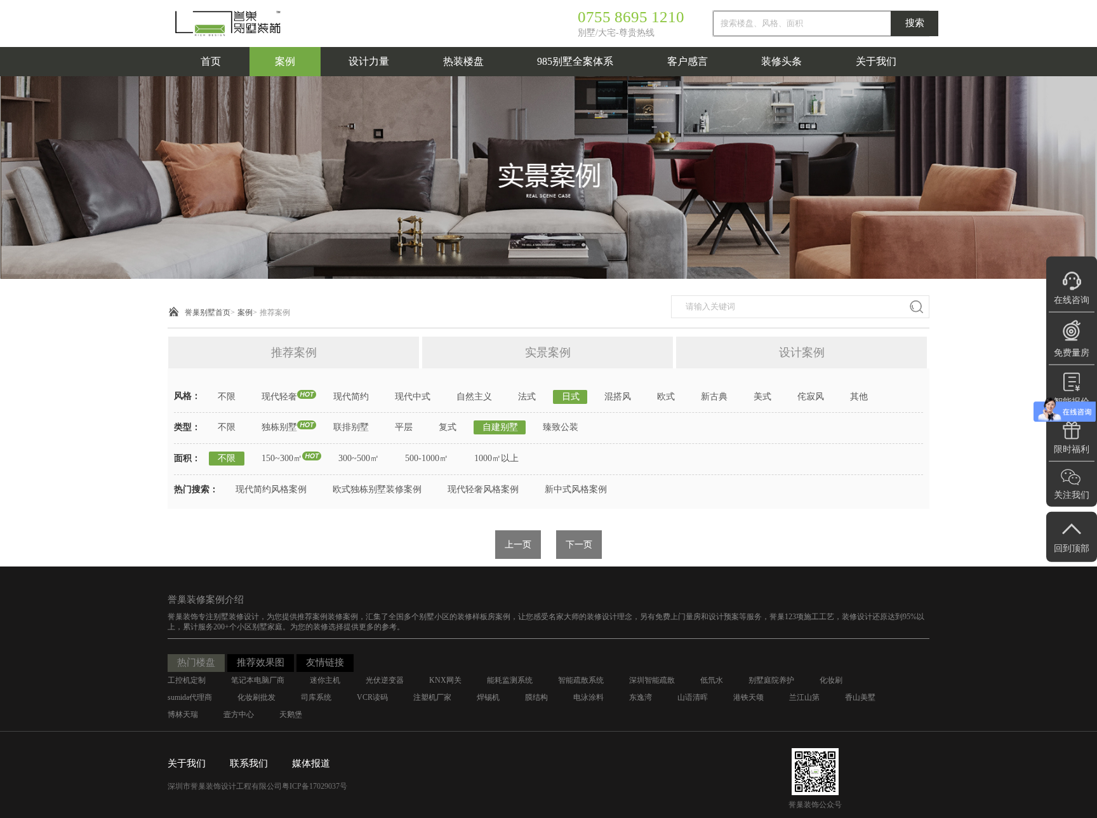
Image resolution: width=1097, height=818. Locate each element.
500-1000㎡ (426, 458)
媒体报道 (311, 763)
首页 (211, 61)
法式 (527, 396)
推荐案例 (275, 312)
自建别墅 (500, 427)
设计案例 (802, 352)
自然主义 (474, 396)
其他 (859, 396)
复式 (447, 427)
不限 (227, 396)
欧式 (666, 396)
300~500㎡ (358, 458)
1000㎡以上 (496, 458)
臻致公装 (560, 427)
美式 (762, 396)
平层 (404, 427)
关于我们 (876, 61)
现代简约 (351, 396)
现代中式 (412, 396)
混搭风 (617, 396)
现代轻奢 (279, 396)
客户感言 (687, 61)
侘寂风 (810, 396)
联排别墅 (351, 427)
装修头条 (781, 61)
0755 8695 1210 (631, 16)
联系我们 (249, 763)
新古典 (714, 396)
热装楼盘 (463, 61)
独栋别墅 (279, 427)
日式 (571, 396)
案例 (285, 61)
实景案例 (548, 352)
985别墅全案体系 (575, 61)
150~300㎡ (282, 458)
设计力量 (369, 61)
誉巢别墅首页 (207, 312)
